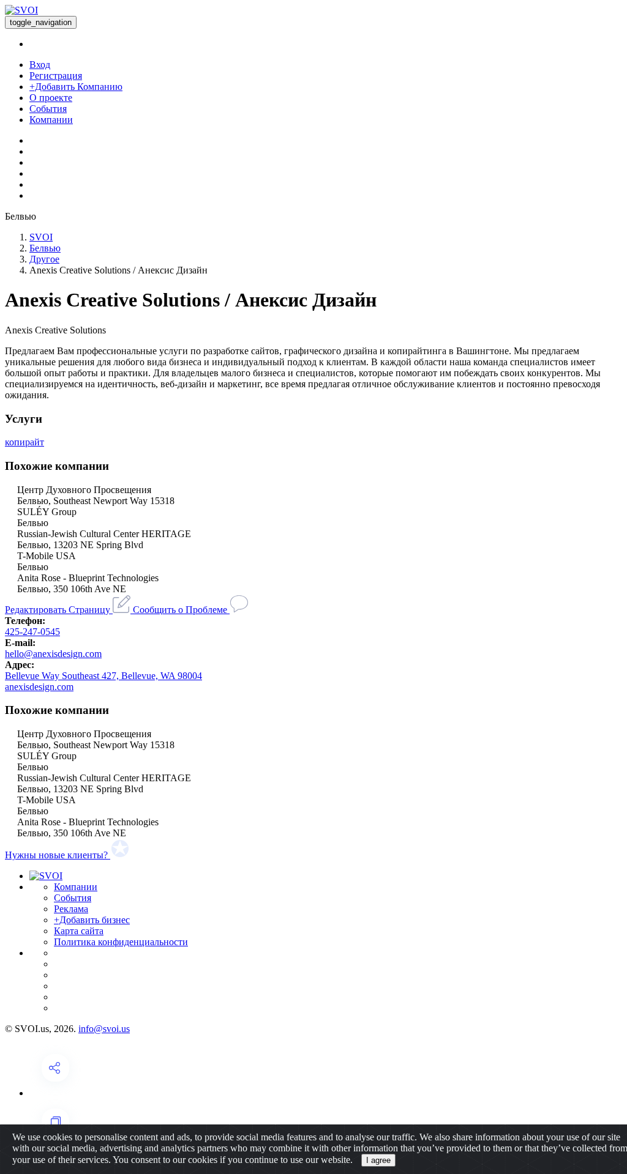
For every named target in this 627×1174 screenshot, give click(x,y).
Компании (51, 119)
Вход (39, 64)
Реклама (71, 909)
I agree (378, 1160)
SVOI (41, 237)
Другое (44, 259)
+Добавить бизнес (92, 920)
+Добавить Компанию (75, 86)
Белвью (45, 248)
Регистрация (55, 75)
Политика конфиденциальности (121, 942)
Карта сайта (78, 931)
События (48, 108)
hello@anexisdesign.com (53, 653)
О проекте (50, 97)
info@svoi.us (104, 1029)
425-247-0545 (32, 631)
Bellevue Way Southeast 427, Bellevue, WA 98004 (103, 676)
